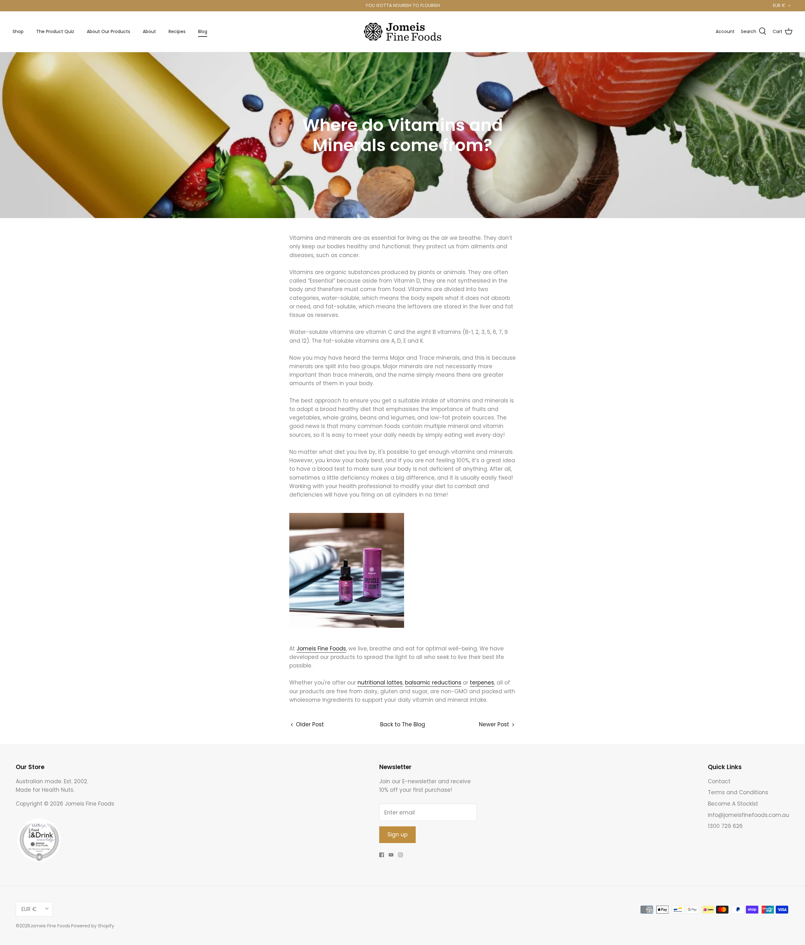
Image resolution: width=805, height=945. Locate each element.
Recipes (177, 31)
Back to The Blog (402, 724)
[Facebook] (381, 854)
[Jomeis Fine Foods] (402, 32)
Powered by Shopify (92, 926)
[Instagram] (400, 854)
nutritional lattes (380, 682)
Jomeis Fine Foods (321, 648)
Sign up (397, 834)
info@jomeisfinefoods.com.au (748, 815)
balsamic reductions (433, 682)
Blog (202, 31)
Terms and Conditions (738, 792)
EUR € (779, 5)
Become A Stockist (733, 803)
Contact (719, 781)
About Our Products (108, 31)
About (149, 31)
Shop (18, 31)
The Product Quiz (55, 31)
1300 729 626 (725, 826)
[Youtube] (391, 854)
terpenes (482, 682)
